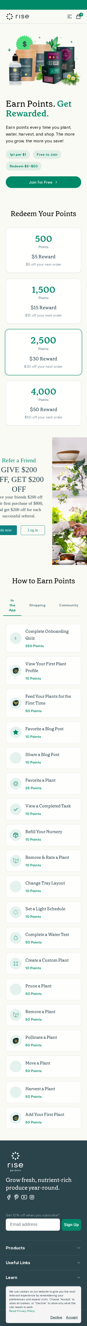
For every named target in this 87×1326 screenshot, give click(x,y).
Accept (72, 1317)
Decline (56, 1317)
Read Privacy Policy (22, 1311)
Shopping (37, 605)
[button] (69, 16)
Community (68, 605)
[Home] (17, 16)
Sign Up (71, 1225)
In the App (12, 605)
